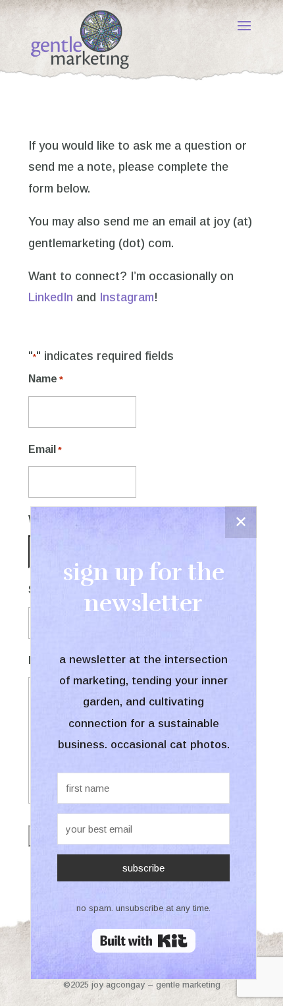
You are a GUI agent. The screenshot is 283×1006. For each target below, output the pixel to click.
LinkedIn (50, 297)
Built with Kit (143, 941)
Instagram (126, 297)
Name (45, 378)
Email (45, 449)
